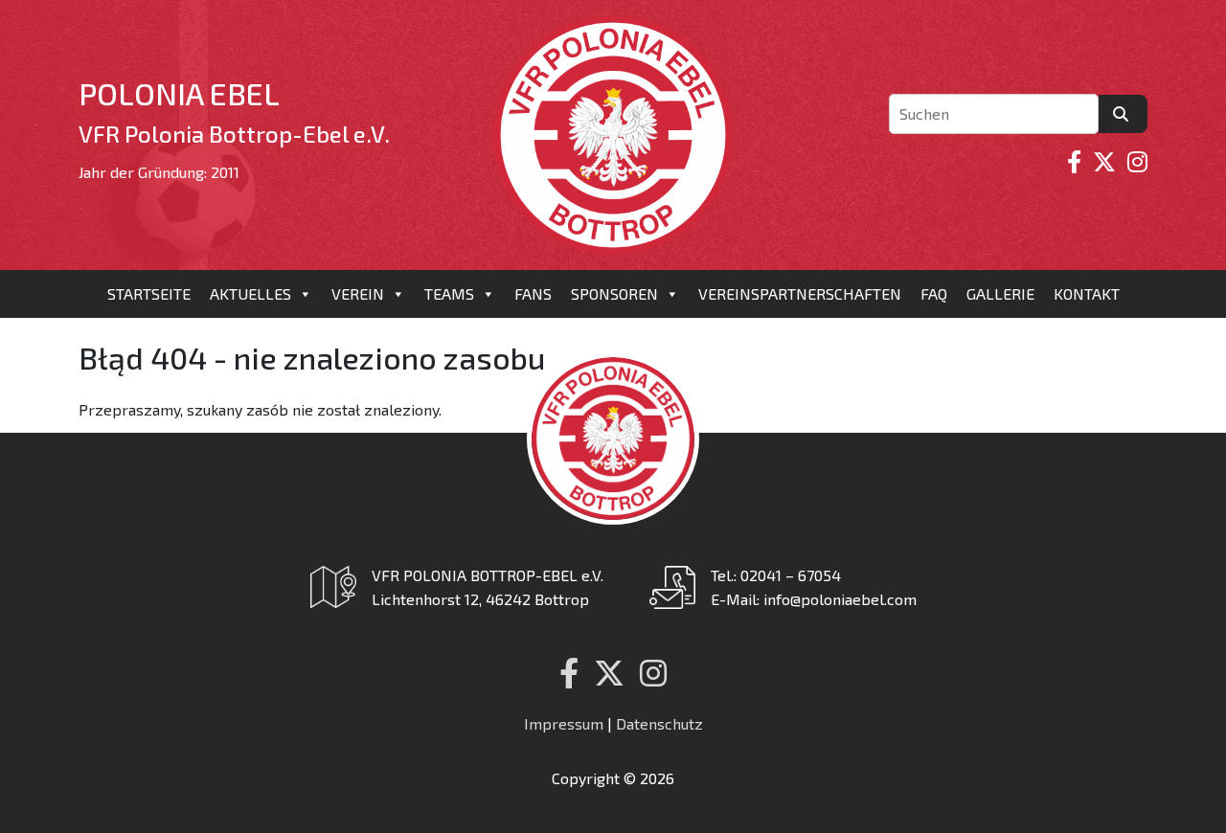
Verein (357, 293)
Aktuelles (250, 293)
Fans (533, 293)
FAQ (933, 293)
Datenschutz (659, 723)
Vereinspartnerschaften (799, 293)
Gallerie (1000, 293)
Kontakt (1087, 293)
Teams (449, 293)
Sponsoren (614, 293)
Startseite (149, 293)
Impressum (563, 723)
